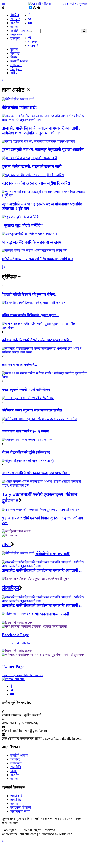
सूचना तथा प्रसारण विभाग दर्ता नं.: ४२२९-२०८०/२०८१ (36, 819)
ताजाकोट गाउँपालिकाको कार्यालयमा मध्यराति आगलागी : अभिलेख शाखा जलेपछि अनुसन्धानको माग (41, 130)
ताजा (6, 544)
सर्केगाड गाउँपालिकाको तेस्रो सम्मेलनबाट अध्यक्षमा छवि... (37, 340)
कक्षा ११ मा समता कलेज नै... (19, 364)
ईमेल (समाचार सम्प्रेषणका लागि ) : (23, 738)
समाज (14, 27)
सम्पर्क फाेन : (9, 723)
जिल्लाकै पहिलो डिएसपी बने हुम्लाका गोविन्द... (29, 294)
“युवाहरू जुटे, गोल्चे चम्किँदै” (22, 225)
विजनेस (15, 23)
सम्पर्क (14, 803)
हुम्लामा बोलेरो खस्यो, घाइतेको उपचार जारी (31, 166)
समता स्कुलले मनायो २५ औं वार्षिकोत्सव (26, 389)
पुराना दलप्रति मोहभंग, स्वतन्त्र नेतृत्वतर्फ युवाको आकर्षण (43, 149)
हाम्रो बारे (16, 796)
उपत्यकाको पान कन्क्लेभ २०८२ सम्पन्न (25, 431)
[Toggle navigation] (30, 31)
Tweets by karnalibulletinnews (22, 675)
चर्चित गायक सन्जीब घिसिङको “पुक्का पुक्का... (30, 315)
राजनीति (33, 45)
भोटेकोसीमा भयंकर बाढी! (19, 107)
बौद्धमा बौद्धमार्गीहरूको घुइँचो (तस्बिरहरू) (26, 452)
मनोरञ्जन (16, 34)
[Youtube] (12, 694)
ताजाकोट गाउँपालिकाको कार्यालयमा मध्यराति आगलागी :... (43, 570)
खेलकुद (16, 38)
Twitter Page (13, 666)
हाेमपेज (14, 15)
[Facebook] (11, 686)
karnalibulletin (20, 643)
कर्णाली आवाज (19, 30)
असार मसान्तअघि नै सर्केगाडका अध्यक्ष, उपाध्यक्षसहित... (36, 473)
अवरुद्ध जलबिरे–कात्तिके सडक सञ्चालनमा (32, 242)
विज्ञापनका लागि (20, 811)
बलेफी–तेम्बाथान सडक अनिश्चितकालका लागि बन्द (37, 259)
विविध (13, 73)
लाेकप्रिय (10, 588)
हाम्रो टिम (16, 800)
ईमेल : (5, 731)
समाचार (15, 19)
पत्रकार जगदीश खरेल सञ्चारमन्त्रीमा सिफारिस (36, 183)
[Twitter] (12, 690)
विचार (13, 57)
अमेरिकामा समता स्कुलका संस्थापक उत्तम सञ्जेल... (33, 410)
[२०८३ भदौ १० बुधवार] (39, 3)
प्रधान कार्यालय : (12, 715)
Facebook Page (15, 635)
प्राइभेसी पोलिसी (20, 807)
